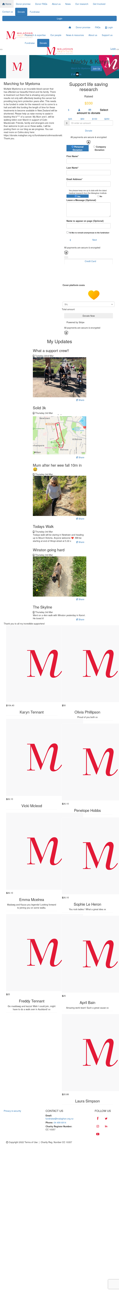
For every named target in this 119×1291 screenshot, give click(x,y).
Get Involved (99, 3)
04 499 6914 (60, 1122)
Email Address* (74, 179)
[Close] (118, 49)
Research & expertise (35, 35)
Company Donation (100, 148)
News (68, 3)
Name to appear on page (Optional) (85, 220)
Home (8, 3)
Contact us (7, 11)
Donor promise (23, 3)
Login (59, 18)
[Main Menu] (1, 49)
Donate (21, 11)
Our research (81, 3)
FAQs (97, 27)
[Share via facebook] (72, 74)
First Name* (72, 156)
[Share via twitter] (74, 74)
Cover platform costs (74, 285)
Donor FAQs (41, 3)
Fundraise (35, 11)
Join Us (96, 68)
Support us (107, 35)
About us (56, 3)
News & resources (75, 35)
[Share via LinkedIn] (80, 74)
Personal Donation (78, 148)
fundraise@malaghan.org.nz (59, 1118)
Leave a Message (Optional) (81, 200)
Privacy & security (12, 1110)
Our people (55, 35)
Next (94, 239)
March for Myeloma (80, 68)
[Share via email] (77, 74)
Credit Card (90, 261)
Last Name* (72, 167)
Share (81, 399)
